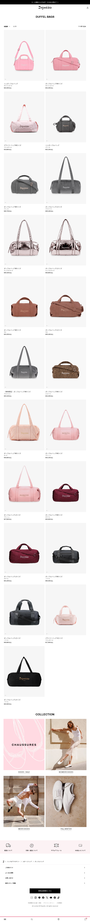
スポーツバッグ (27, 861)
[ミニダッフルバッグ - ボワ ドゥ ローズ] (24, 55)
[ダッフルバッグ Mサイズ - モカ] (24, 301)
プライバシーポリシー (48, 903)
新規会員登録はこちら (45, 891)
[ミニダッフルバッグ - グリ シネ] (65, 116)
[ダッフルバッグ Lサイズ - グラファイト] (65, 178)
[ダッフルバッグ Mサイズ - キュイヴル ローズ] (24, 240)
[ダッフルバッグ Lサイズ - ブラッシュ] (24, 486)
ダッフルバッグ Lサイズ (53, 207)
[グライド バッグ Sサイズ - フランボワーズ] (65, 609)
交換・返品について (32, 850)
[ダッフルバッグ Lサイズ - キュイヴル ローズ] (65, 240)
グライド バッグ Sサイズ (54, 638)
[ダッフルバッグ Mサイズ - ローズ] (24, 425)
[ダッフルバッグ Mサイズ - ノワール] (65, 548)
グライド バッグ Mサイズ (12, 145)
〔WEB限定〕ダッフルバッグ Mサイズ (17, 392)
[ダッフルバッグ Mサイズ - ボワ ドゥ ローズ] (65, 55)
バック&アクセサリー (13, 861)
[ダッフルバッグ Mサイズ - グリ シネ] (24, 178)
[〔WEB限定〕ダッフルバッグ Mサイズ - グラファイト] (24, 363)
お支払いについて (80, 850)
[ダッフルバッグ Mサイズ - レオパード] (65, 363)
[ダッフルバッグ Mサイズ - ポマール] (65, 486)
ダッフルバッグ (39, 861)
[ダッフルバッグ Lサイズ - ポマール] (24, 548)
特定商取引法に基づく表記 (34, 903)
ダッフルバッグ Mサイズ (53, 84)
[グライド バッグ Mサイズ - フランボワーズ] (24, 116)
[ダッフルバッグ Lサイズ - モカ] (65, 301)
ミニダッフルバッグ (11, 84)
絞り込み (83, 26)
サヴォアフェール (56, 850)
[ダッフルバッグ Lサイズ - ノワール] (24, 609)
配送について (8, 850)
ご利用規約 (59, 903)
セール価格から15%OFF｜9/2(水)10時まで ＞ (45, 2)
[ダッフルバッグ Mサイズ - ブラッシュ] (65, 425)
